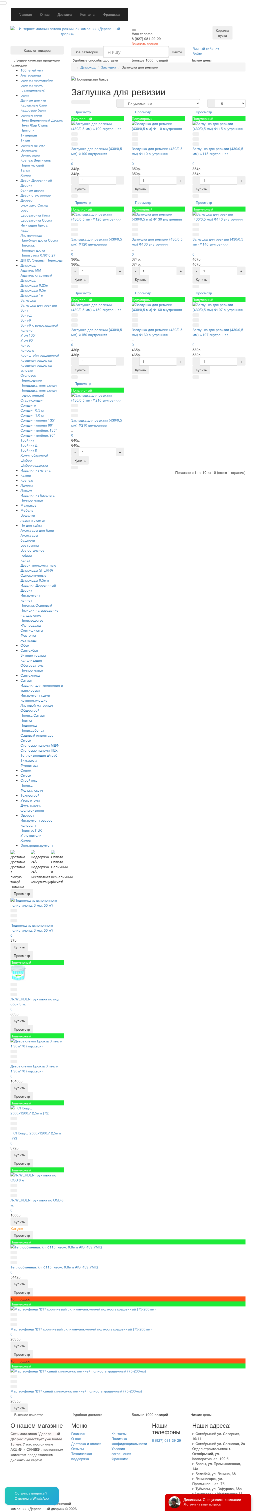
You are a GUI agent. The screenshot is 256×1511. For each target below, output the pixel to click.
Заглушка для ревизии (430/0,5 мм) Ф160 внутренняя (157, 332)
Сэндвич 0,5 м (32, 410)
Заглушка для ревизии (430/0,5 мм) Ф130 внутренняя (157, 242)
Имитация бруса (34, 225)
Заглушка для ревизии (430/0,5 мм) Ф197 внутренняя (217, 332)
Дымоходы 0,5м (33, 290)
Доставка (65, 14)
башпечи (27, 540)
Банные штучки (33, 145)
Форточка (28, 635)
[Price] (87, 102)
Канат (25, 560)
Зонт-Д (26, 315)
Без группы (29, 545)
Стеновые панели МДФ (39, 745)
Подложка (28, 725)
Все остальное (32, 550)
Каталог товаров (37, 50)
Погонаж (27, 245)
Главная (25, 14)
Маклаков (28, 505)
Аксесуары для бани (37, 530)
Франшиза (111, 14)
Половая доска (32, 250)
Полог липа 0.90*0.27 (38, 255)
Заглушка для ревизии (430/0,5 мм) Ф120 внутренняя (96, 242)
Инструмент (30, 595)
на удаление (30, 615)
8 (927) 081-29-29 (166, 1440)
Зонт (24, 310)
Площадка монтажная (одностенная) (38, 393)
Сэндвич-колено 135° (38, 420)
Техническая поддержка (81, 1456)
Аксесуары (29, 535)
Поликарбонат (32, 730)
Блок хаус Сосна (34, 205)
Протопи (27, 130)
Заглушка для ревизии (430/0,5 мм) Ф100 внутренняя (96, 151)
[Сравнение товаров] (235, 10)
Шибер (26, 460)
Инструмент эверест (37, 820)
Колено (26, 330)
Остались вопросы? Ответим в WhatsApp (32, 1495)
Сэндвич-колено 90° (37, 425)
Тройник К (28, 450)
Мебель (26, 510)
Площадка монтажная (38, 385)
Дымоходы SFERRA (36, 570)
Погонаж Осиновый (36, 605)
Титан (25, 140)
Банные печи (31, 115)
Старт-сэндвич (32, 400)
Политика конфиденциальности (129, 1441)
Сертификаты (31, 630)
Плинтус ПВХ (31, 830)
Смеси (25, 740)
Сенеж (25, 770)
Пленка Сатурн (32, 715)
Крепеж (26, 480)
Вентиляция (30, 155)
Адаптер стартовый (36, 275)
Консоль (27, 350)
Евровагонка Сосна (36, 220)
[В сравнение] (13, 915)
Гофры (26, 555)
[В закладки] (13, 910)
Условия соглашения (121, 1451)
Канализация (31, 660)
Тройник (27, 440)
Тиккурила (28, 760)
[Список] (81, 102)
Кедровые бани (33, 110)
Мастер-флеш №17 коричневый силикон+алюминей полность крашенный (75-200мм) (81, 1328)
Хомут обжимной (34, 455)
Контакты (87, 14)
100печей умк (31, 70)
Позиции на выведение (39, 610)
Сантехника (30, 675)
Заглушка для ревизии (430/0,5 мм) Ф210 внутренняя (96, 423)
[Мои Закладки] (242, 10)
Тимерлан (28, 135)
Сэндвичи (28, 405)
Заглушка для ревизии (38, 305)
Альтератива (30, 75)
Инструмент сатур (35, 695)
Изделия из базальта (37, 495)
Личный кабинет (205, 48)
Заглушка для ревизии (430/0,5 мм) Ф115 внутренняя (217, 151)
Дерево (26, 200)
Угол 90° (27, 340)
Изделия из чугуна (35, 470)
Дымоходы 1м (32, 295)
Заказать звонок (145, 43)
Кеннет (26, 600)
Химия (25, 175)
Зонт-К (25, 320)
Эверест (27, 815)
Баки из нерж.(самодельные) (33, 88)
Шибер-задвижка (34, 465)
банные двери (32, 190)
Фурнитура (29, 765)
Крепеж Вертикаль (35, 160)
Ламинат (27, 485)
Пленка (26, 785)
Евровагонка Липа (35, 215)
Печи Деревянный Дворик (41, 120)
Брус (24, 210)
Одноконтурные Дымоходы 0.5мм (34, 578)
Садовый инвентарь (36, 735)
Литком (26, 490)
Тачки (25, 170)
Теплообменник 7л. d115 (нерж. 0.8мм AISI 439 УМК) (54, 1266)
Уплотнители (31, 835)
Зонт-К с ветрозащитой (39, 325)
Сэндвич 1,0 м (32, 415)
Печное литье (31, 500)
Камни (25, 475)
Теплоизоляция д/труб (38, 755)
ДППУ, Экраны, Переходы (41, 260)
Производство (31, 620)
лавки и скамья (32, 520)
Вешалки (27, 515)
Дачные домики (33, 100)
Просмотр (22, 893)
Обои (24, 645)
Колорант (28, 825)
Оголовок (28, 375)
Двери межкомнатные (38, 565)
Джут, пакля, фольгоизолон (32, 808)
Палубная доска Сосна (39, 240)
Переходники (31, 380)
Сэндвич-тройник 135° (38, 430)
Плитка (26, 720)
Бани (24, 95)
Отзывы (77, 1448)
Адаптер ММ (30, 270)
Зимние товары (33, 655)
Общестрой (30, 710)
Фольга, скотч (31, 790)
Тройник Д (28, 445)
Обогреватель (32, 665)
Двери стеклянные (35, 195)
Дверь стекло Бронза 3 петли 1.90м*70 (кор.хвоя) (34, 1068)
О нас (45, 14)
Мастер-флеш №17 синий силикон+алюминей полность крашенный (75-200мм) (76, 1390)
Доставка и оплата (86, 1443)
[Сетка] (74, 102)
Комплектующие (34, 700)
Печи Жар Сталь (34, 125)
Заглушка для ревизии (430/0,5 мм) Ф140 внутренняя (217, 242)
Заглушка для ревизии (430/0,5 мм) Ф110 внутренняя (157, 151)
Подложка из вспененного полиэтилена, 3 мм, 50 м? (31, 928)
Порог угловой (32, 165)
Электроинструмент (36, 845)
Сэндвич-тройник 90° (37, 435)
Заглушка (28, 300)
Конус (25, 345)
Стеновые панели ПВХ (39, 750)
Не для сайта (31, 525)
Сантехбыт (29, 650)
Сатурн (26, 680)
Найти (177, 51)
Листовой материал (36, 705)
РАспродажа (30, 625)
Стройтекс (28, 780)
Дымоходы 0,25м (34, 285)
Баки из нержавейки (36, 80)
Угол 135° (28, 335)
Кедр (24, 230)
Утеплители (30, 800)
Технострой (30, 795)
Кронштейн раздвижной (39, 355)
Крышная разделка (36, 360)
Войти (197, 53)
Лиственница (31, 235)
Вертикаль (29, 150)
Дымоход (28, 265)
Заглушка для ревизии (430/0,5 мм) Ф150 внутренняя (96, 332)
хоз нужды (28, 640)
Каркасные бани (33, 105)
